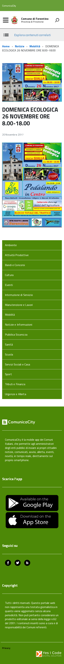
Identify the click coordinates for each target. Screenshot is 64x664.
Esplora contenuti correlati (32, 35)
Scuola (9, 354)
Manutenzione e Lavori (19, 305)
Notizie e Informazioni (18, 324)
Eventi (9, 285)
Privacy (6, 648)
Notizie (19, 46)
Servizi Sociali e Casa (17, 364)
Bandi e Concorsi (15, 265)
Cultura (9, 275)
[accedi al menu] (6, 20)
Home (6, 46)
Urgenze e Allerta (15, 394)
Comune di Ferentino (35, 18)
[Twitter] (18, 563)
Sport (8, 374)
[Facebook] (8, 563)
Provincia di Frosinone (32, 22)
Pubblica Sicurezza (16, 334)
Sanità (9, 344)
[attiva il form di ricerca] (57, 20)
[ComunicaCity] (27, 563)
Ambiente (11, 245)
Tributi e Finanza (15, 384)
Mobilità (35, 46)
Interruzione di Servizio (19, 295)
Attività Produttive (17, 255)
